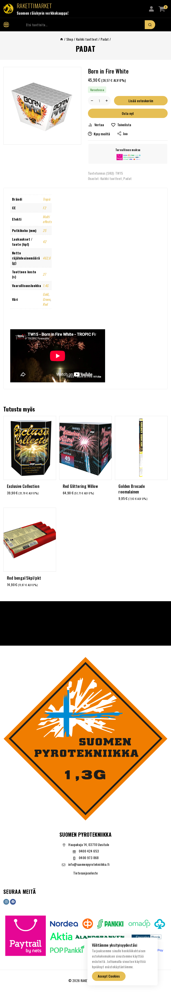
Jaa (125, 133)
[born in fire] (42, 106)
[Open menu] (6, 25)
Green (46, 299)
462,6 (47, 257)
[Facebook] (13, 902)
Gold (46, 294)
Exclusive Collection (23, 486)
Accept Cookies (109, 976)
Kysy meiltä (102, 133)
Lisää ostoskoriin (140, 100)
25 (44, 230)
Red (45, 304)
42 (44, 241)
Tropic (46, 199)
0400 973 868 (89, 857)
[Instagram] (6, 902)
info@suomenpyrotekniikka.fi (89, 864)
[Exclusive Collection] (29, 448)
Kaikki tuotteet (111, 178)
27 (44, 274)
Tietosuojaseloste (85, 872)
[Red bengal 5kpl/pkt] (29, 540)
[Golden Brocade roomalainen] (141, 448)
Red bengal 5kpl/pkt (24, 578)
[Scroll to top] (160, 968)
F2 (44, 207)
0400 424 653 (89, 850)
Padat (86, 48)
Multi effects (47, 219)
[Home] (61, 39)
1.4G (46, 285)
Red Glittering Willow (80, 486)
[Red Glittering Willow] (85, 448)
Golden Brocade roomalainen (131, 489)
